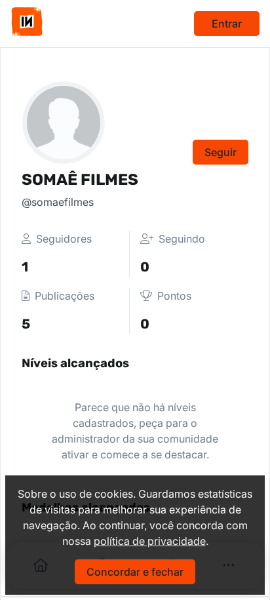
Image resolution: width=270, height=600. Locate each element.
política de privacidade (150, 541)
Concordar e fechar (135, 571)
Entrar (227, 23)
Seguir (220, 152)
